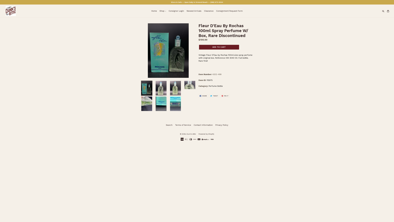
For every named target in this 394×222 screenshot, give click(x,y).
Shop (162, 11)
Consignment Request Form (229, 11)
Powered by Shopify (206, 134)
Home (154, 11)
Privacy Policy (221, 125)
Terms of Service (183, 125)
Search (169, 125)
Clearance (209, 11)
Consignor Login (176, 11)
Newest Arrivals (194, 11)
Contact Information (203, 125)
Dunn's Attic (191, 134)
